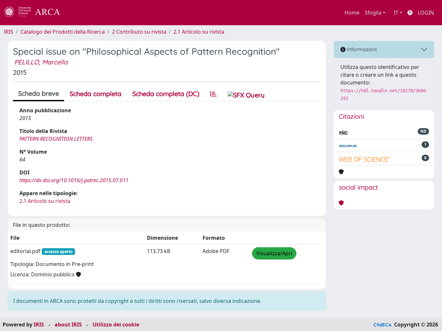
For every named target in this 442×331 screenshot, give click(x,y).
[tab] (213, 94)
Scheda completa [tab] (95, 94)
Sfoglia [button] (373, 12)
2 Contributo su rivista (139, 31)
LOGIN (426, 12)
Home (352, 12)
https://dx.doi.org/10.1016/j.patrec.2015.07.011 (73, 180)
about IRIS (68, 324)
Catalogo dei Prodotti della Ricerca (62, 31)
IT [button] (396, 12)
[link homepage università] (77, 12)
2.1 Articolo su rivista (198, 31)
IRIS (8, 31)
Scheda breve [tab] (38, 93)
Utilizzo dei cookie (116, 324)
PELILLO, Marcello (41, 62)
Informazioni (361, 49)
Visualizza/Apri (274, 253)
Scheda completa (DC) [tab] (165, 94)
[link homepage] (35, 12)
